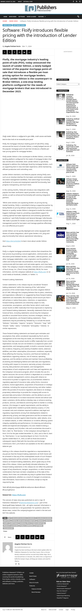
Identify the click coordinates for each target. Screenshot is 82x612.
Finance (40, 521)
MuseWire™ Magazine (62, 598)
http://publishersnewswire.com (22, 547)
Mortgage (14, 523)
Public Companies (26, 526)
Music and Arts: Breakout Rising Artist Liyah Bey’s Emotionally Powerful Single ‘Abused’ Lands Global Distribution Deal (72, 254)
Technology (8, 528)
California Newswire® (63, 584)
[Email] (29, 52)
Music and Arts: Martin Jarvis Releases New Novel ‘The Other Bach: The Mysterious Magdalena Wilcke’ (72, 285)
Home (5, 21)
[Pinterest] (14, 52)
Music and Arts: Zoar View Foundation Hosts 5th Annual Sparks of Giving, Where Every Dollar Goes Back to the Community (72, 237)
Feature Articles (36, 589)
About (20, 1)
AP (10, 518)
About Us (43, 609)
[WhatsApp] (19, 52)
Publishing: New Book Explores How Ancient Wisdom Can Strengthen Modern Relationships (72, 135)
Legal (67, 609)
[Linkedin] (24, 52)
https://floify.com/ (40, 272)
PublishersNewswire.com (29, 503)
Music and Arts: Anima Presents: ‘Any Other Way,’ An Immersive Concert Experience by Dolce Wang (73, 270)
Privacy (73, 609)
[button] (78, 16)
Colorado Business (44, 518)
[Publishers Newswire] (41, 8)
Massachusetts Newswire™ (64, 588)
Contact (61, 609)
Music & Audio (31, 16)
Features (41, 16)
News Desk (13, 21)
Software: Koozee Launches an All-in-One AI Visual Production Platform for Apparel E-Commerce (72, 183)
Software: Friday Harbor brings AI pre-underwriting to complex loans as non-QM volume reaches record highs (73, 215)
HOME (5, 16)
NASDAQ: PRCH (25, 523)
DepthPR (7, 521)
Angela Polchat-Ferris (12, 46)
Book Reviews (36, 592)
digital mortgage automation (24, 521)
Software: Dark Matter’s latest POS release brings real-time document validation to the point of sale (72, 168)
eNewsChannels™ (61, 593)
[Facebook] (73, 1)
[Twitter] (79, 1)
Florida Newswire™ (62, 586)
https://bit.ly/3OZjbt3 (13, 241)
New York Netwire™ (62, 591)
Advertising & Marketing (63, 595)
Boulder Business (19, 518)
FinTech (48, 521)
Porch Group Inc (38, 523)
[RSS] (76, 1)
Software (21, 16)
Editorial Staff (27, 1)
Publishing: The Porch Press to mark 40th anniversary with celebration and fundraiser (72, 148)
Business (31, 518)
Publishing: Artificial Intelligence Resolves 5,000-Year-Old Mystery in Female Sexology (72, 122)
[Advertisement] (68, 64)
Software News (19, 25)
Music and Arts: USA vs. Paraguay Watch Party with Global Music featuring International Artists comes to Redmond (72, 300)
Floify (6, 523)
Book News (12, 16)
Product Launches (11, 526)
